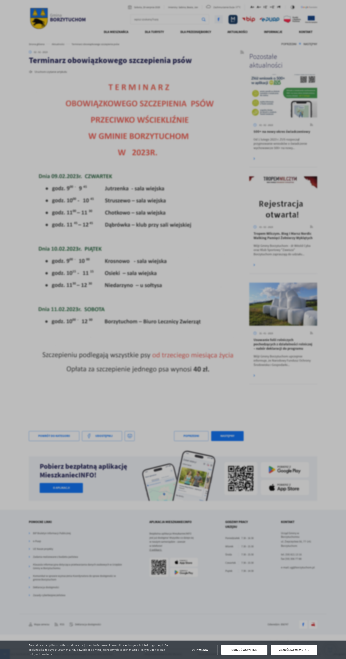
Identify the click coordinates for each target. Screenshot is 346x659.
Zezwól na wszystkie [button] (294, 650)
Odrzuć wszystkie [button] (244, 650)
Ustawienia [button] (200, 650)
